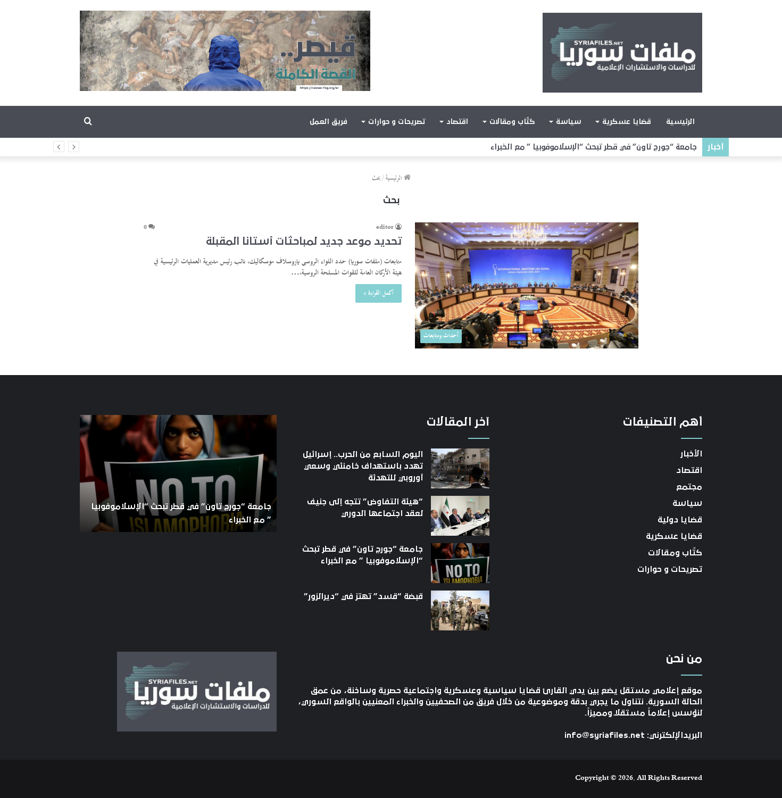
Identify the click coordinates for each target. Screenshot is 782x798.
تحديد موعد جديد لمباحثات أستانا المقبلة (304, 241)
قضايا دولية (680, 519)
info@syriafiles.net (604, 735)
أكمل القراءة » (378, 293)
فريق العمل (328, 122)
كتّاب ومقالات (512, 122)
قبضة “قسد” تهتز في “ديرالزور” (363, 596)
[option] (178, 473)
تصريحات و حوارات (396, 122)
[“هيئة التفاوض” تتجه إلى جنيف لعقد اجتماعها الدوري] (460, 516)
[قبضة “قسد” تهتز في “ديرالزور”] (460, 610)
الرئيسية (680, 122)
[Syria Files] (622, 53)
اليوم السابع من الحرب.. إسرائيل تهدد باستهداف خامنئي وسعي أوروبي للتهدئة (363, 466)
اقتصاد (457, 122)
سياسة (568, 122)
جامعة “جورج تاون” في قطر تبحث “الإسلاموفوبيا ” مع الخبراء (593, 147)
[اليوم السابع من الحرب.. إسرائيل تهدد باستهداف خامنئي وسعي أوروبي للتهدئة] (460, 468)
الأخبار (691, 454)
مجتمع (689, 487)
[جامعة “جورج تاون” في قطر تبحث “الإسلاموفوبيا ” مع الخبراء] (460, 563)
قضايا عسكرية (626, 122)
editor (385, 227)
